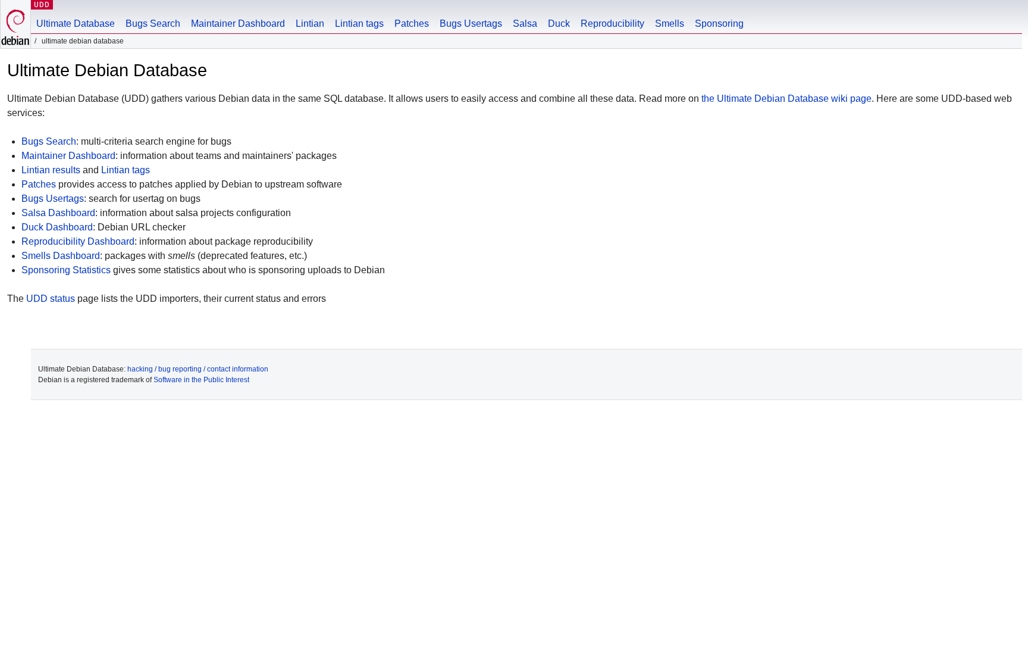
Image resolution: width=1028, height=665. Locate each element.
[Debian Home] (15, 24)
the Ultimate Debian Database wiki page (786, 98)
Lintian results (50, 170)
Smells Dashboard (60, 256)
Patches (411, 23)
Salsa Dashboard (58, 213)
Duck (559, 23)
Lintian (310, 23)
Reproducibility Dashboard (77, 241)
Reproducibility (612, 23)
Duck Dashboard (57, 227)
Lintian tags (359, 23)
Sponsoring (719, 23)
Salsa (525, 23)
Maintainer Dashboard (238, 23)
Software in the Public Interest (201, 380)
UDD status (50, 299)
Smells (669, 23)
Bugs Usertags (471, 23)
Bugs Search (153, 23)
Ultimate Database (75, 23)
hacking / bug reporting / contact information (197, 369)
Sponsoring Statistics (66, 270)
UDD (42, 4)
